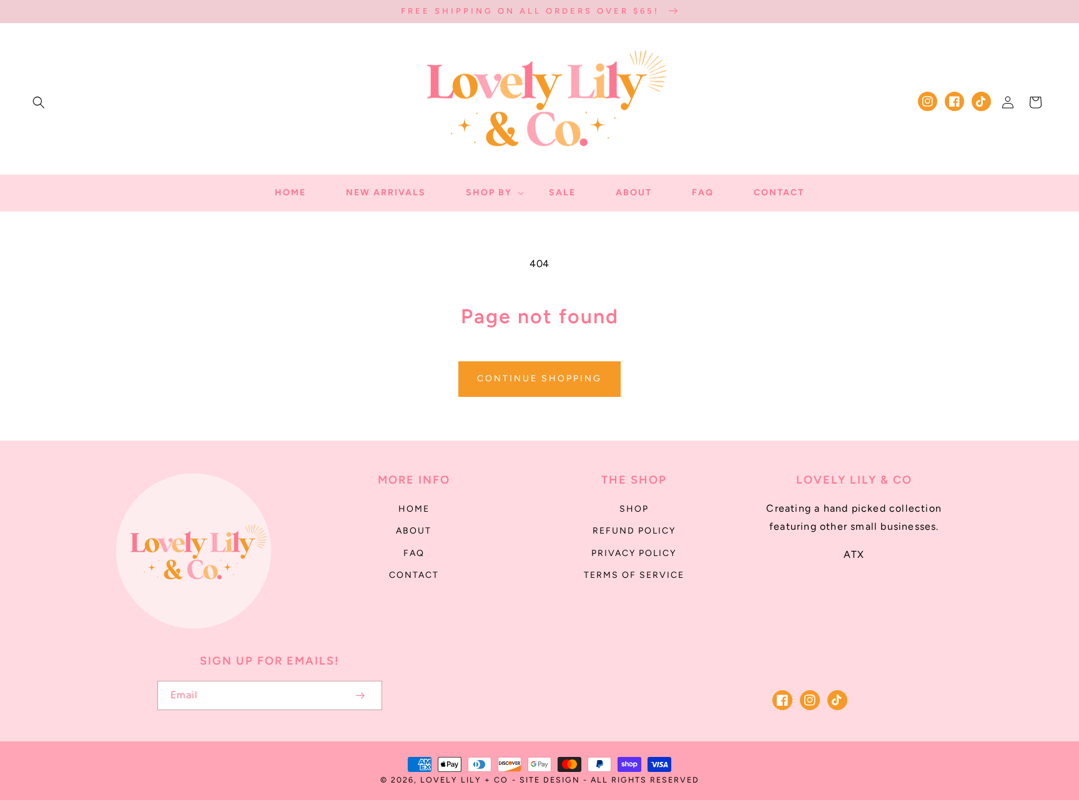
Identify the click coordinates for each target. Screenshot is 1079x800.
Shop (634, 509)
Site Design (550, 779)
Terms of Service (634, 575)
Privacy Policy (633, 553)
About (413, 530)
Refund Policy (634, 530)
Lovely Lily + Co (464, 779)
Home (414, 509)
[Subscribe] (360, 695)
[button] (38, 102)
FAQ (414, 553)
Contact (414, 575)
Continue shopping (539, 378)
